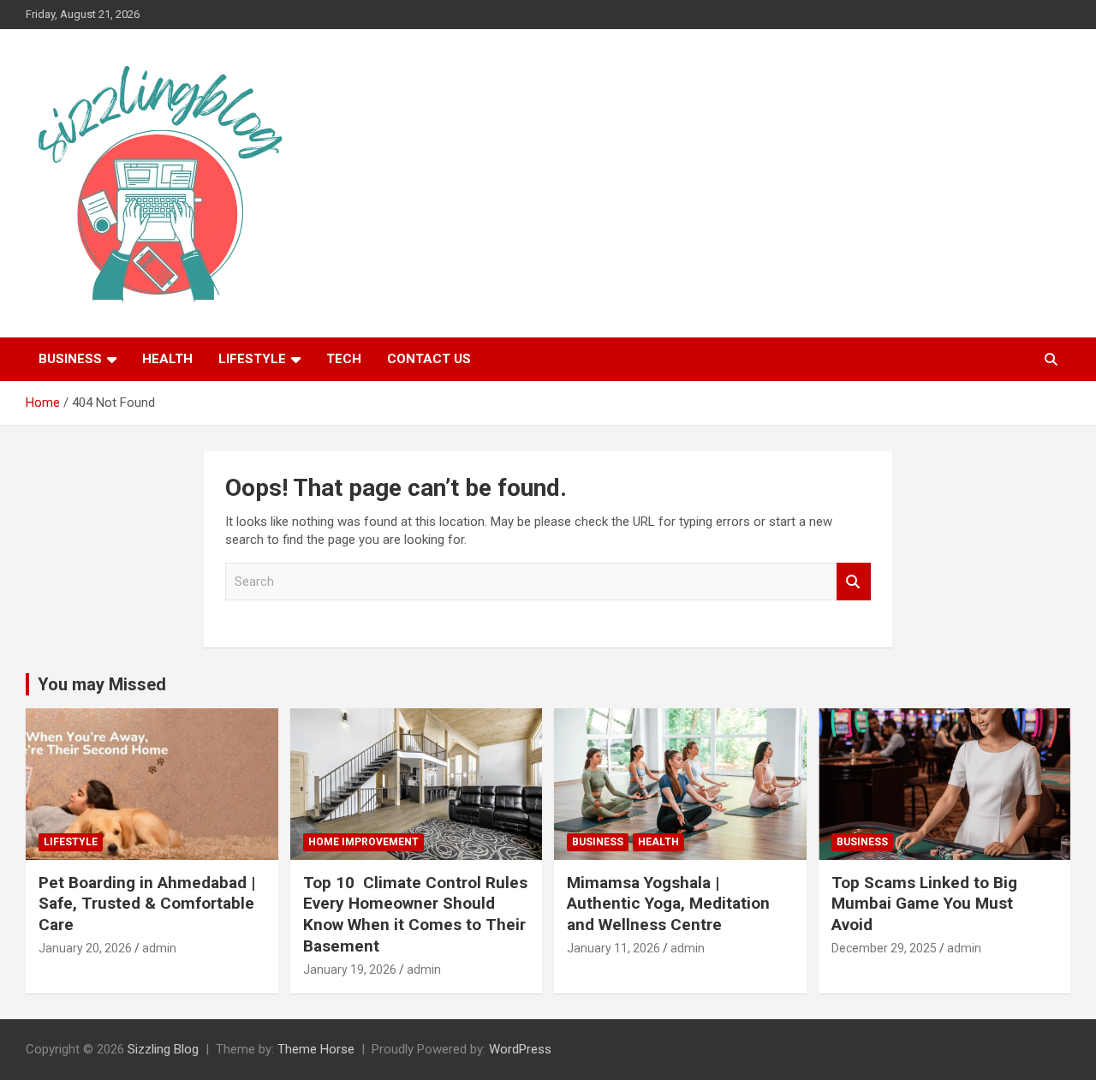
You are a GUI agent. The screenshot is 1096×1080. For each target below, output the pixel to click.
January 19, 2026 (349, 969)
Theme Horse (315, 1049)
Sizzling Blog (163, 1049)
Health (167, 359)
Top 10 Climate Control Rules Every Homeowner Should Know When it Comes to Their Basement (415, 914)
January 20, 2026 (85, 948)
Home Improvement (363, 842)
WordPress (520, 1049)
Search (854, 582)
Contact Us (429, 359)
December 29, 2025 (884, 948)
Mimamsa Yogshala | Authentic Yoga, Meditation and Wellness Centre (668, 903)
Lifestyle (252, 359)
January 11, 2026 (613, 948)
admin (159, 948)
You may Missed (102, 684)
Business (70, 359)
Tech (343, 359)
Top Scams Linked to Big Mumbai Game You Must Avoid (924, 903)
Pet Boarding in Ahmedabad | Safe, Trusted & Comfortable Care (147, 903)
